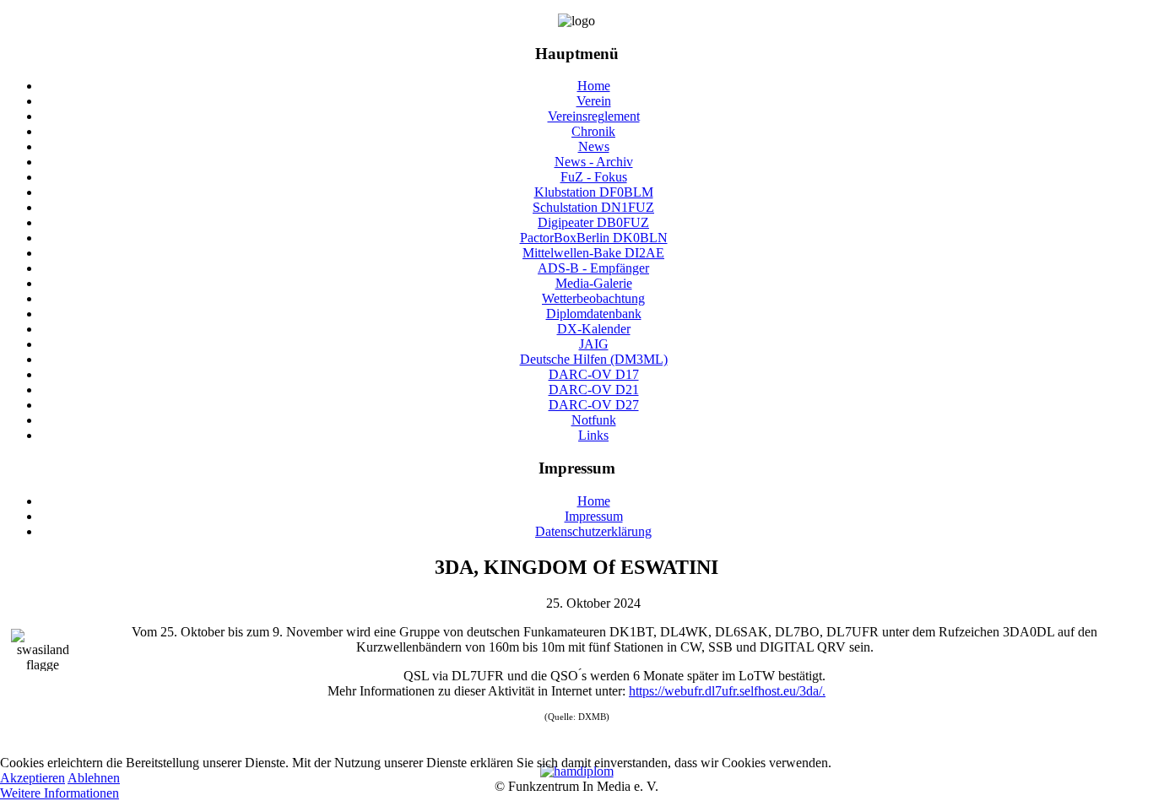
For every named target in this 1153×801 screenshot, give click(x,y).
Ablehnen (94, 778)
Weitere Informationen (59, 793)
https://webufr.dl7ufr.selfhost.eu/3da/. (727, 691)
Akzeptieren (32, 778)
